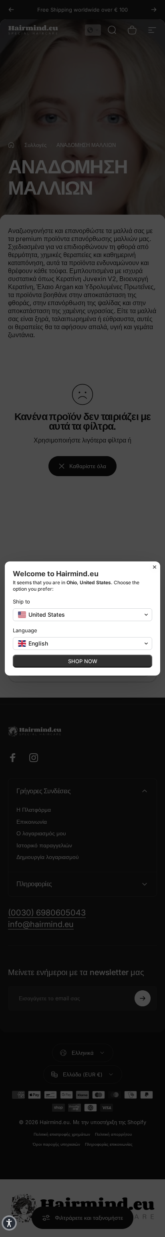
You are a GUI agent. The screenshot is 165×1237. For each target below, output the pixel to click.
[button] (9, 1223)
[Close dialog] (155, 567)
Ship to (21, 601)
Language (25, 630)
